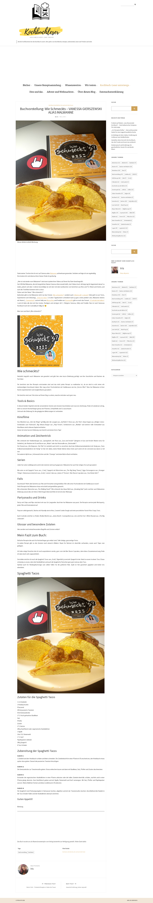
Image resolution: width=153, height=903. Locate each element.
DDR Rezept (116, 178)
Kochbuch (51, 105)
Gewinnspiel (116, 189)
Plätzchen (130, 216)
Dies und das (36, 92)
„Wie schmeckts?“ (59, 295)
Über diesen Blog (86, 92)
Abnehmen (116, 163)
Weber (125, 232)
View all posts (124, 273)
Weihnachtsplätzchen (119, 236)
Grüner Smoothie (117, 193)
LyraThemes (134, 900)
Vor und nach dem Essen (67, 105)
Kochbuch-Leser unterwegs (114, 85)
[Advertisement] (76, 66)
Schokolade (128, 220)
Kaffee (127, 193)
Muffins (115, 212)
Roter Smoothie (117, 220)
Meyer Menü (116, 209)
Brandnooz (116, 170)
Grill (124, 189)
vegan (114, 228)
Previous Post (41, 885)
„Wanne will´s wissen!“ (81, 295)
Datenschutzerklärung (112, 92)
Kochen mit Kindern (127, 197)
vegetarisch (123, 228)
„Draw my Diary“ (42, 298)
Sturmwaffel (69, 300)
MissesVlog (50, 300)
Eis (129, 178)
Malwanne (53, 273)
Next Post (76, 885)
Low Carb (115, 205)
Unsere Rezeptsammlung (47, 85)
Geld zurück (125, 182)
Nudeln (114, 216)
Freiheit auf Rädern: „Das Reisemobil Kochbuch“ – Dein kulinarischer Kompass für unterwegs (124, 125)
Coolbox (128, 174)
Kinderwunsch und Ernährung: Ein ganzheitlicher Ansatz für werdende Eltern (122, 147)
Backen (115, 166)
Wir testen (90, 85)
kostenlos (115, 201)
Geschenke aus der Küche (119, 186)
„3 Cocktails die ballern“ (96, 300)
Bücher (26, 85)
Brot (124, 170)
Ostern (122, 216)
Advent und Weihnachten (60, 92)
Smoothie (115, 224)
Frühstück (115, 182)
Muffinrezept (127, 209)
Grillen (130, 189)
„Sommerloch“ (30, 300)
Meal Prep (124, 205)
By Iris (56, 116)
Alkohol (125, 163)
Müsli (132, 212)
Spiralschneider (126, 224)
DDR (134, 174)
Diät (124, 178)
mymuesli (124, 212)
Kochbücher (57, 105)
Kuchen (124, 201)
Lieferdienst (133, 201)
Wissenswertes (73, 85)
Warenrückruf (116, 232)
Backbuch (132, 163)
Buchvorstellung (22, 852)
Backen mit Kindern (125, 166)
